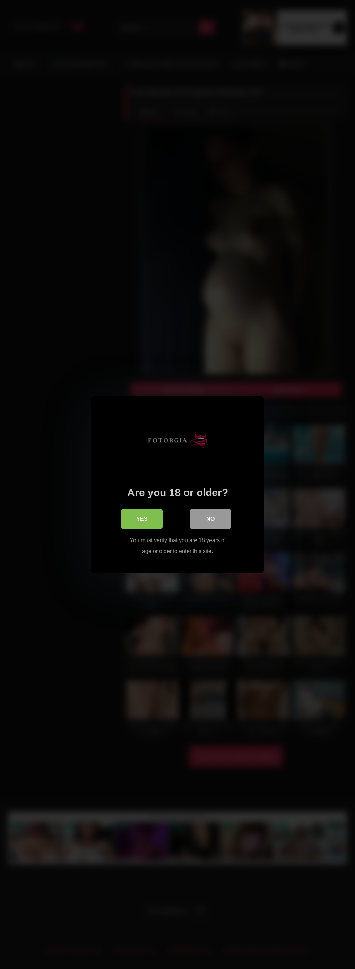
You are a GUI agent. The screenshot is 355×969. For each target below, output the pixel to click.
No (210, 519)
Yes (142, 519)
